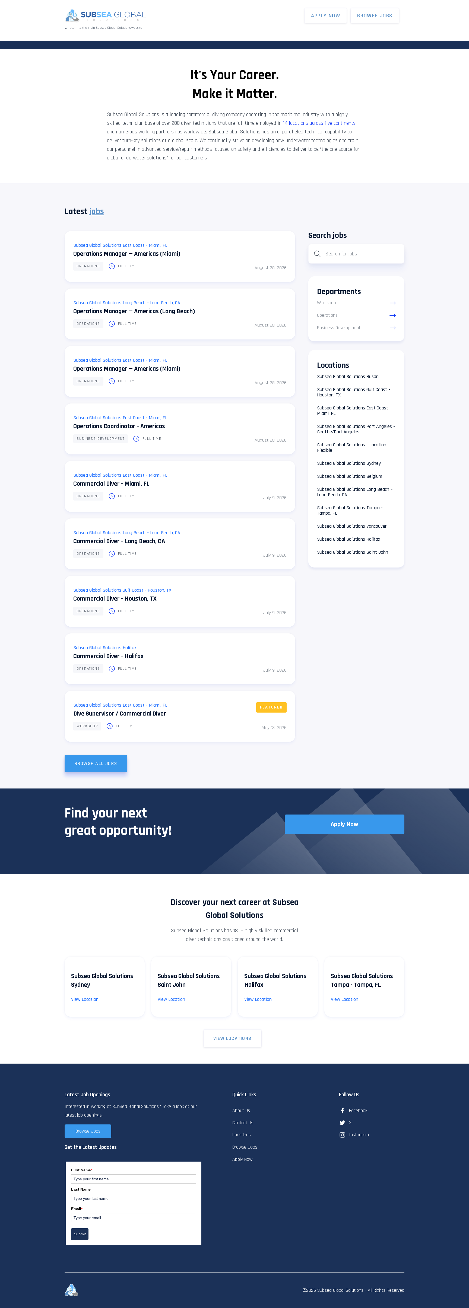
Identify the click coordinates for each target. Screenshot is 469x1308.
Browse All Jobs (95, 763)
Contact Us (242, 1123)
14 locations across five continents (319, 123)
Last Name (81, 1189)
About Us (241, 1110)
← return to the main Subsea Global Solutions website (103, 28)
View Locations (232, 1038)
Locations (241, 1135)
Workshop (87, 726)
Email (77, 1209)
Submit (80, 1234)
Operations (88, 266)
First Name (81, 1170)
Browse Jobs (374, 15)
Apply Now (344, 824)
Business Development (101, 438)
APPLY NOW (325, 15)
